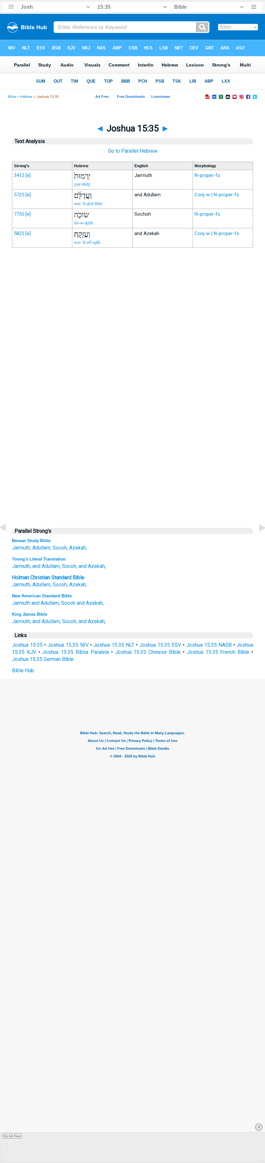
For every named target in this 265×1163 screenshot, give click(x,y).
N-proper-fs (207, 175)
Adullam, (41, 548)
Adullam (41, 585)
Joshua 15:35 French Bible (218, 652)
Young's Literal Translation (39, 559)
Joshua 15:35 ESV (160, 645)
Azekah (77, 585)
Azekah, (78, 548)
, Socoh (68, 566)
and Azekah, (90, 603)
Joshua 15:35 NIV (68, 645)
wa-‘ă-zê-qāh (87, 242)
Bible (12, 97)
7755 (19, 214)
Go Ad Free (12, 1136)
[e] (28, 175)
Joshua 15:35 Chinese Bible (148, 652)
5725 (19, 195)
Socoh (60, 585)
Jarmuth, (21, 548)
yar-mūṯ (82, 184)
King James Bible (29, 614)
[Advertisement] (132, 386)
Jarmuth (21, 566)
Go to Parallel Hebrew (132, 151)
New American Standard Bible (42, 595)
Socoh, (60, 548)
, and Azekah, (91, 566)
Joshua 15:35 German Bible (43, 659)
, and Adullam (45, 566)
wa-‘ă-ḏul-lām (88, 203)
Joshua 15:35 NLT (113, 645)
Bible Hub (23, 670)
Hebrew (26, 97)
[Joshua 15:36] (257, 542)
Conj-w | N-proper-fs (217, 195)
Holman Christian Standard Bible (48, 577)
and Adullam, (45, 603)
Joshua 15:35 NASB (209, 645)
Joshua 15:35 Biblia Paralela (75, 652)
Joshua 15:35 (27, 645)
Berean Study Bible (31, 540)
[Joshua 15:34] (8, 542)
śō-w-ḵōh (83, 222)
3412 (19, 175)
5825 (19, 233)
